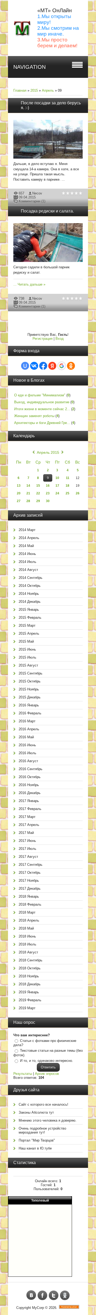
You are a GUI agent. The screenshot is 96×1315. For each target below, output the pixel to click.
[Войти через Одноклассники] (71, 366)
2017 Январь (29, 801)
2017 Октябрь (30, 873)
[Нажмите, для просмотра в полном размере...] (50, 159)
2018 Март (27, 912)
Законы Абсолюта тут (36, 1112)
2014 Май (26, 546)
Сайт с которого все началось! (43, 1104)
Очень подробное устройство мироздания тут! (42, 1130)
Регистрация (43, 339)
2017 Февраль (30, 809)
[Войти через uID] (25, 366)
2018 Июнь (27, 936)
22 (38, 493)
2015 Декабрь (30, 697)
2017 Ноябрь (29, 881)
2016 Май (26, 737)
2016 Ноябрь (29, 785)
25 (67, 493)
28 (28, 501)
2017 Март (27, 817)
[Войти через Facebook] (43, 366)
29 (38, 501)
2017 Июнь (27, 841)
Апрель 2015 (48, 452)
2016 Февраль (30, 713)
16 (48, 485)
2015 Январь (29, 610)
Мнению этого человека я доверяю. (48, 1120)
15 (38, 485)
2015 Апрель (29, 633)
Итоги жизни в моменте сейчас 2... (42, 409)
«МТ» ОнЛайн (54, 10)
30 (48, 501)
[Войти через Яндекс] (52, 366)
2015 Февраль (30, 618)
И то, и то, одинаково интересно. (46, 1061)
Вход (59, 339)
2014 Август (28, 570)
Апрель (48, 90)
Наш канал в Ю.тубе (35, 1148)
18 (67, 485)
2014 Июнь (27, 554)
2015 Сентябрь (30, 673)
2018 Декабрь (30, 984)
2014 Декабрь (30, 602)
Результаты (22, 1074)
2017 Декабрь (30, 888)
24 (57, 493)
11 (67, 478)
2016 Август (28, 761)
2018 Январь (29, 896)
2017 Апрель (29, 825)
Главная (19, 90)
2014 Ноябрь (29, 594)
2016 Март (27, 721)
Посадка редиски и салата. (47, 211)
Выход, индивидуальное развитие (41, 402)
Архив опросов (47, 1074)
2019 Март (27, 1008)
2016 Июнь (27, 745)
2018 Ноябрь (29, 976)
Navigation (29, 67)
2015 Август (28, 665)
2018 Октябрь (30, 968)
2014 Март (27, 530)
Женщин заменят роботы (34, 416)
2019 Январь (29, 992)
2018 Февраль (30, 904)
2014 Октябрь (30, 586)
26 (77, 493)
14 (28, 485)
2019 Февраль (30, 1000)
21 (28, 493)
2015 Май (26, 641)
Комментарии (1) (32, 201)
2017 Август (28, 857)
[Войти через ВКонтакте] (34, 366)
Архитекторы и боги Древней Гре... (42, 423)
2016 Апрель (29, 729)
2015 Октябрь (30, 681)
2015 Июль (27, 657)
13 (19, 485)
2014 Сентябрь (30, 578)
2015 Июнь (27, 649)
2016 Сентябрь (30, 769)
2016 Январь (29, 705)
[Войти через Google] (61, 366)
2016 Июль (27, 753)
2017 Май (26, 833)
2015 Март (27, 625)
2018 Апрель (29, 920)
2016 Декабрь (30, 793)
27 (19, 501)
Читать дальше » (31, 284)
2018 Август (28, 952)
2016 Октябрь (30, 777)
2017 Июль (27, 849)
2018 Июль (27, 944)
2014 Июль (27, 562)
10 (57, 478)
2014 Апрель (29, 538)
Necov (37, 193)
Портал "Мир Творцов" (37, 1140)
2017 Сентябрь (30, 865)
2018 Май (26, 928)
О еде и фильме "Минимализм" (39, 395)
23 (48, 493)
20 (19, 493)
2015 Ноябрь (29, 689)
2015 (34, 90)
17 (57, 485)
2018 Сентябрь (30, 960)
